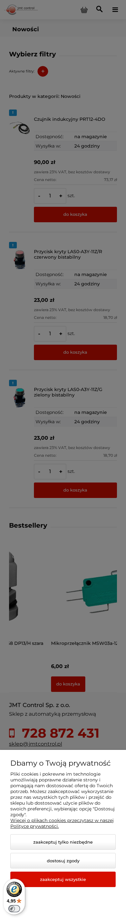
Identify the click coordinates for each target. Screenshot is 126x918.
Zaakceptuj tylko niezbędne (63, 842)
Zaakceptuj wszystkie (63, 879)
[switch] (14, 908)
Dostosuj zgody (63, 860)
